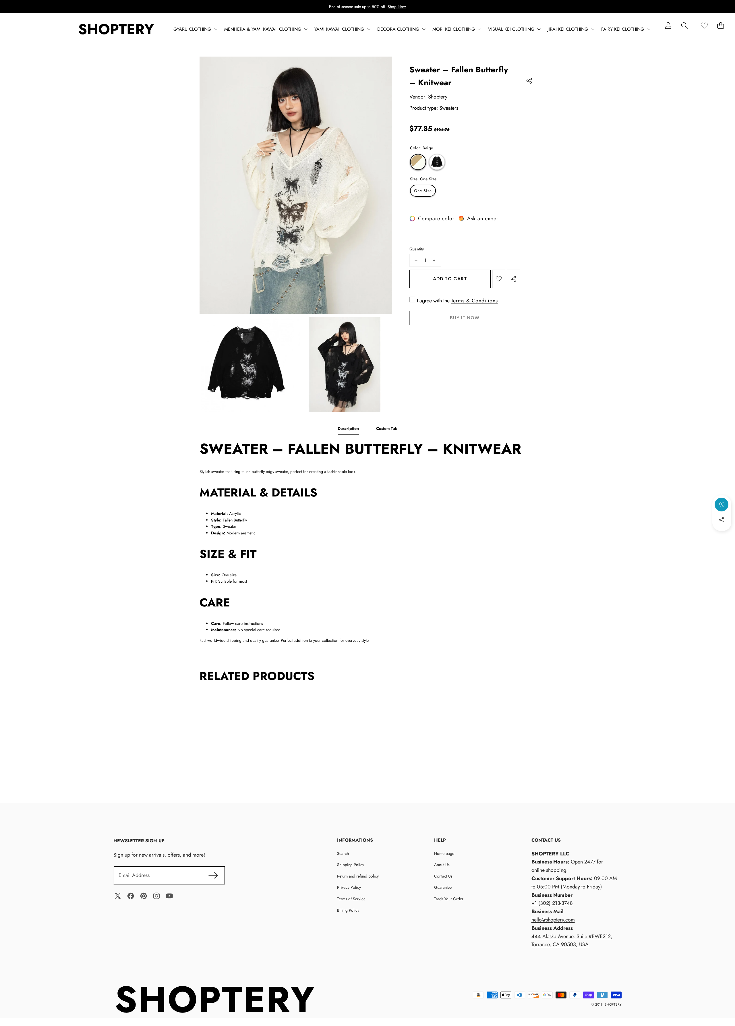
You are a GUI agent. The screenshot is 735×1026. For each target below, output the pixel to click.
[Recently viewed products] (721, 504)
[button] (684, 25)
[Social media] (721, 520)
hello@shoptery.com (553, 919)
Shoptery (437, 97)
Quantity (416, 249)
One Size (423, 191)
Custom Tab (387, 428)
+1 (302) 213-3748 (552, 903)
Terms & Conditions (474, 300)
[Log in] (668, 25)
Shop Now (397, 6)
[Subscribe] (213, 875)
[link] (704, 25)
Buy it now (464, 317)
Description (348, 428)
